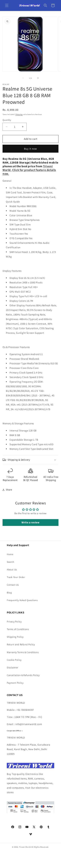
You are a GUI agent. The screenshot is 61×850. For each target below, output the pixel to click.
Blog (9, 592)
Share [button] (9, 489)
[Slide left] (23, 78)
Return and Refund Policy (21, 644)
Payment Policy (15, 682)
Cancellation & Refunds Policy (23, 675)
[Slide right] (38, 78)
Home (10, 554)
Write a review (30, 522)
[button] (7, 5)
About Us (12, 569)
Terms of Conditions (18, 629)
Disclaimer (12, 667)
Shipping (19, 114)
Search (10, 561)
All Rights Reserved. (40, 847)
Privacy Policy (14, 621)
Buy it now (30, 148)
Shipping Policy (15, 636)
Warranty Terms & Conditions (23, 652)
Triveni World (25, 847)
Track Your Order (16, 577)
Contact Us (13, 584)
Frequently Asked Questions (22, 600)
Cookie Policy (14, 659)
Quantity (7, 120)
